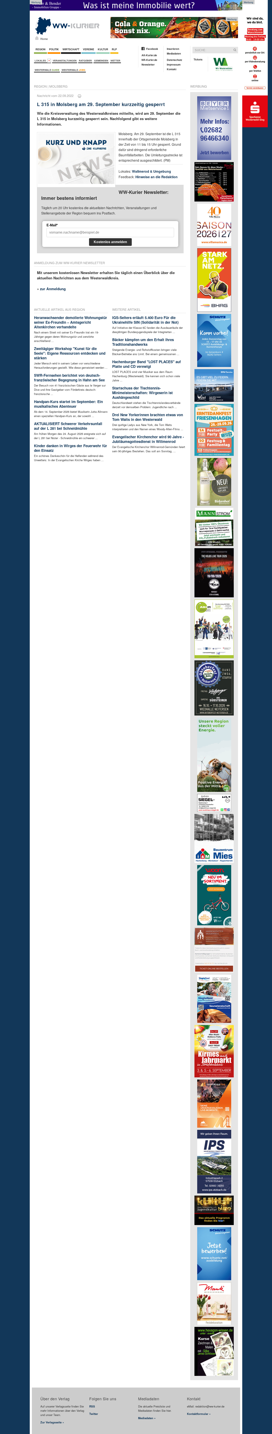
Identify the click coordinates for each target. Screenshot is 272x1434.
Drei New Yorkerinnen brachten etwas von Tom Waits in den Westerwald (147, 417)
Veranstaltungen (64, 60)
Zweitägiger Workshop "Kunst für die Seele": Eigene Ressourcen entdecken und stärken (69, 353)
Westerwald (47, 69)
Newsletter (148, 64)
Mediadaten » (147, 1418)
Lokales (41, 60)
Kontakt (171, 69)
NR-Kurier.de (149, 60)
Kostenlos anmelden (110, 242)
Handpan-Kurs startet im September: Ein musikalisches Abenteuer (68, 404)
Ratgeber (85, 60)
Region (40, 49)
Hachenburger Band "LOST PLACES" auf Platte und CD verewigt (146, 364)
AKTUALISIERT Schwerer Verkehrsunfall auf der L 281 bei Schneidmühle (68, 426)
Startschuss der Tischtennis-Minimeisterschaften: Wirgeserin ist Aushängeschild (142, 392)
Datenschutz (174, 60)
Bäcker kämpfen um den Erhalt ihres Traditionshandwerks (143, 342)
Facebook (152, 49)
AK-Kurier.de (149, 55)
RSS (92, 1406)
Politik (54, 49)
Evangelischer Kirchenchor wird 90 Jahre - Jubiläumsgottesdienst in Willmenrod (148, 439)
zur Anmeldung (53, 288)
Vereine (88, 49)
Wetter (115, 60)
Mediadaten (174, 53)
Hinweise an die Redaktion (156, 176)
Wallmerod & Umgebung (151, 171)
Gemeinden (101, 60)
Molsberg (58, 86)
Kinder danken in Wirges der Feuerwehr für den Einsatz (70, 448)
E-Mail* (52, 225)
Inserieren (173, 49)
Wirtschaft (71, 49)
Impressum (174, 64)
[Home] (36, 38)
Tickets (198, 59)
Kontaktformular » (199, 1414)
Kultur (103, 49)
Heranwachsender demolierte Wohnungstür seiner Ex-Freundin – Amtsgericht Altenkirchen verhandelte (70, 322)
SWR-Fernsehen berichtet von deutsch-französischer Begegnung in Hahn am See (69, 377)
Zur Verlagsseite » (52, 1422)
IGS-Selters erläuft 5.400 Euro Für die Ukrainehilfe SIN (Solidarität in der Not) (145, 320)
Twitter (93, 1414)
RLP (114, 49)
